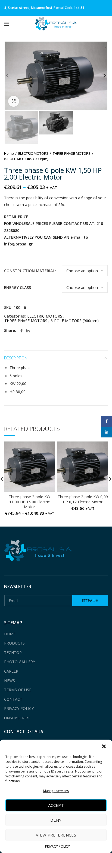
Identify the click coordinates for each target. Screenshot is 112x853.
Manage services (56, 790)
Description (15, 357)
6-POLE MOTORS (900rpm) (26, 158)
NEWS (9, 680)
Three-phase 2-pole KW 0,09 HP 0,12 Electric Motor (83, 499)
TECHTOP (13, 652)
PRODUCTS (14, 643)
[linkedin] (28, 330)
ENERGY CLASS (17, 287)
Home (9, 153)
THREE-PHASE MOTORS (72, 153)
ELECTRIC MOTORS (33, 153)
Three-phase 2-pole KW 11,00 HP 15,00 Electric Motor (29, 501)
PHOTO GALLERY (19, 661)
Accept (56, 805)
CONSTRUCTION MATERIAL (29, 270)
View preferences (56, 835)
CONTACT (13, 699)
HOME (9, 633)
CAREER (11, 671)
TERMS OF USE (17, 689)
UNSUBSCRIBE (17, 717)
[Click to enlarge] (13, 101)
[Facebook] (21, 330)
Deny (55, 820)
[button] (104, 746)
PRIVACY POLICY (57, 846)
